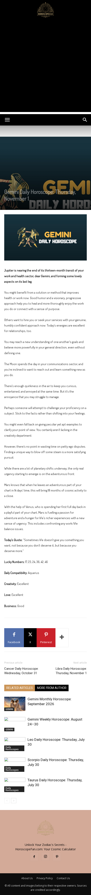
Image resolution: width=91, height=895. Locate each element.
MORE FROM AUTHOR (51, 688)
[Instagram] (45, 856)
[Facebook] (34, 857)
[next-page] (13, 800)
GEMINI (9, 709)
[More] (62, 637)
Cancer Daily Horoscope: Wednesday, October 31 (21, 671)
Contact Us (63, 878)
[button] (7, 120)
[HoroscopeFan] (45, 9)
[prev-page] (7, 800)
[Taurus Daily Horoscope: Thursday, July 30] (14, 785)
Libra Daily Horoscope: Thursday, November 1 (71, 671)
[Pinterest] (57, 857)
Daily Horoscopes (12, 748)
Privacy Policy (45, 878)
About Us (27, 878)
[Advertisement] (45, 66)
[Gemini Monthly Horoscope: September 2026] (14, 704)
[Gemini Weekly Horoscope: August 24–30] (14, 724)
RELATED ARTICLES (19, 688)
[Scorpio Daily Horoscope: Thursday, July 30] (14, 764)
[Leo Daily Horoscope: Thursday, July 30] (14, 744)
